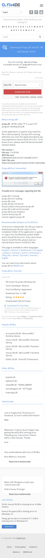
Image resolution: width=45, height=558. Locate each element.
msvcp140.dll (12, 352)
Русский (24, 255)
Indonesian (34, 252)
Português (38, 250)
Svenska (33, 255)
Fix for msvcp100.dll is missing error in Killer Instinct (21, 505)
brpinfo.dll (10, 377)
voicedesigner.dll (13, 388)
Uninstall (33, 97)
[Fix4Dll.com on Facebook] (31, 12)
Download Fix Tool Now (17, 306)
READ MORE (9, 526)
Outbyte (23, 316)
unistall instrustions (36, 316)
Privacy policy (28, 318)
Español (5, 250)
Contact (39, 97)
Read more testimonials (20, 461)
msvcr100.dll (11, 346)
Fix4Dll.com (20, 538)
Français (16, 252)
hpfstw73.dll (11, 381)
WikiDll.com (18, 265)
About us (16, 552)
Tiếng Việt (6, 255)
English (5, 258)
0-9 (3, 27)
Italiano (6, 252)
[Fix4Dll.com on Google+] (36, 12)
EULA (17, 97)
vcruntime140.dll (13, 333)
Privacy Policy (24, 97)
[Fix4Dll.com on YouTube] (41, 12)
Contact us (33, 547)
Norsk (15, 255)
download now (22, 92)
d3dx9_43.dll (11, 359)
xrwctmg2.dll (11, 392)
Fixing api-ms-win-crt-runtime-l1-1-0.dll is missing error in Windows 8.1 (20, 519)
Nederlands (26, 250)
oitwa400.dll (11, 385)
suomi (24, 252)
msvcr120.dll (11, 340)
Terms (9, 547)
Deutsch (15, 250)
